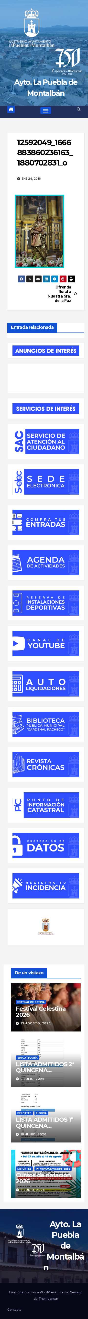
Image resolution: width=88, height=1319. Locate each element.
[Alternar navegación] (45, 110)
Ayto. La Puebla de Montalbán (63, 1246)
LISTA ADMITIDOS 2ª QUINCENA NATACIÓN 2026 (45, 1070)
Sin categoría (27, 1057)
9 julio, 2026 (32, 1079)
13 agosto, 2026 (36, 1023)
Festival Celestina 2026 (41, 1011)
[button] (79, 109)
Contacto (14, 1309)
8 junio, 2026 (33, 1190)
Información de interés (53, 1168)
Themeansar (48, 1298)
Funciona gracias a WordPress (33, 1292)
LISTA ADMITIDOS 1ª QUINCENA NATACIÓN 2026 (44, 1125)
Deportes (24, 1113)
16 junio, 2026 (33, 1134)
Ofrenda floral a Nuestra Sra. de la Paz (59, 294)
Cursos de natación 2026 (43, 1178)
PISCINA (41, 1113)
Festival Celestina (31, 1002)
